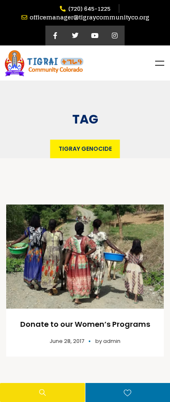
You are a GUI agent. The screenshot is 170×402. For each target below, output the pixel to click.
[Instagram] (115, 35)
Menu (159, 63)
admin (111, 341)
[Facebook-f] (55, 35)
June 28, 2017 (67, 341)
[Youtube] (95, 35)
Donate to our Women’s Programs (85, 324)
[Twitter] (75, 35)
